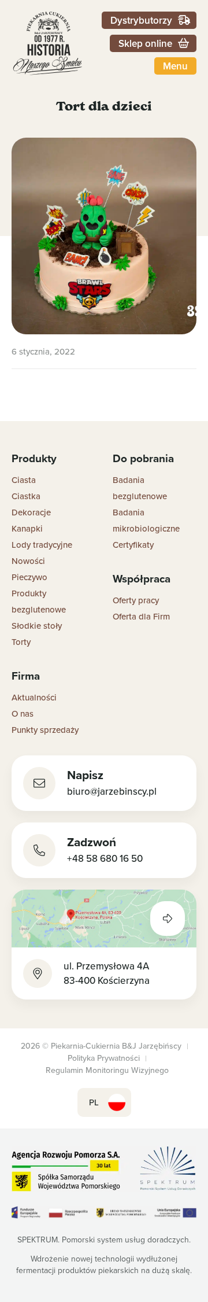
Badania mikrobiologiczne (146, 520)
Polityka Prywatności (104, 1058)
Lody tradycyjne (42, 544)
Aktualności (34, 697)
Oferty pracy (136, 600)
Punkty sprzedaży (45, 730)
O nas (23, 713)
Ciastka (26, 496)
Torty (21, 642)
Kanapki (27, 528)
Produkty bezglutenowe (39, 601)
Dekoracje (31, 512)
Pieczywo (29, 577)
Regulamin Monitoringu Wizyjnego (107, 1070)
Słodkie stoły (37, 625)
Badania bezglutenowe (140, 488)
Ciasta (24, 480)
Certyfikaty (133, 544)
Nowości (28, 561)
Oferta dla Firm (141, 616)
